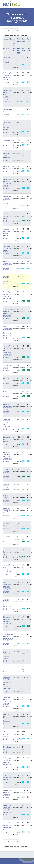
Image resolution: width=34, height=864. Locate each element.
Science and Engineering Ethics (7, 552)
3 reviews (6, 269)
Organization (7, 667)
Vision (5, 391)
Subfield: (6, 35)
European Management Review (7, 439)
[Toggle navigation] (28, 4)
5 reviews (6, 145)
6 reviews (6, 115)
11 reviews (6, 102)
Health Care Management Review (7, 777)
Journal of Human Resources (6, 155)
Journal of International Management (7, 407)
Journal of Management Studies (7, 511)
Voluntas (6, 378)
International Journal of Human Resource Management (7, 94)
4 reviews (6, 221)
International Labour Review (7, 734)
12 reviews (6, 82)
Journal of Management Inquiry (7, 263)
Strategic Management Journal (7, 216)
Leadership (7, 537)
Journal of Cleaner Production (6, 60)
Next (15, 30)
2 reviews (6, 397)
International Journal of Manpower (7, 792)
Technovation (7, 140)
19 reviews (6, 65)
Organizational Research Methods (8, 472)
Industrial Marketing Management (7, 279)
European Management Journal (7, 248)
